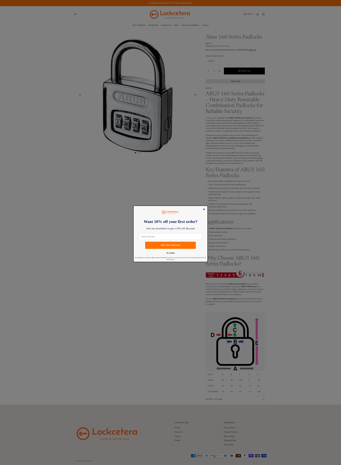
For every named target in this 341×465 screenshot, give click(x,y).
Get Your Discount (170, 245)
